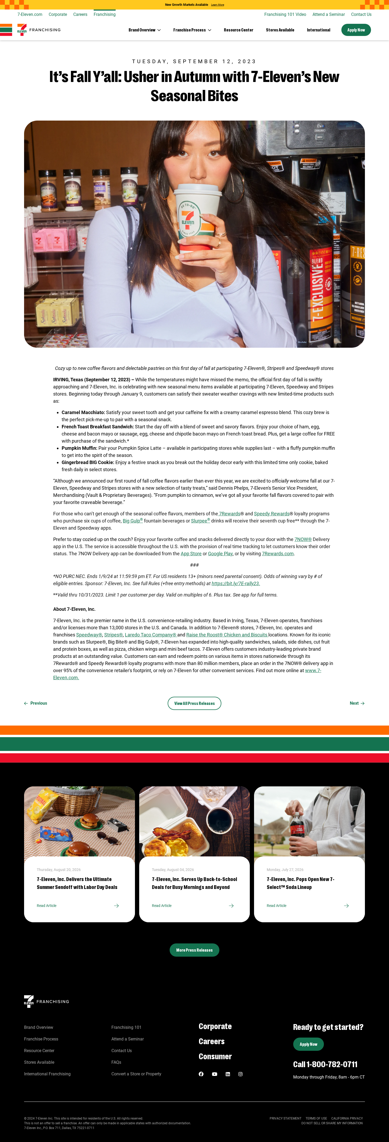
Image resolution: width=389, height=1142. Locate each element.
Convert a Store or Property (136, 1073)
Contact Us (361, 14)
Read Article (46, 905)
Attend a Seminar (329, 14)
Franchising (105, 14)
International (318, 29)
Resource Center (238, 29)
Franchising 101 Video (285, 14)
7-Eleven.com (29, 14)
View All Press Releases (194, 703)
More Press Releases (194, 949)
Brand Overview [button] (142, 29)
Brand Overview (38, 1027)
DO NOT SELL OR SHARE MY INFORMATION (332, 1123)
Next (354, 703)
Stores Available (280, 29)
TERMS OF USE (316, 1118)
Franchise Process (41, 1039)
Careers (80, 14)
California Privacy (347, 1118)
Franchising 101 (126, 1027)
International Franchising (47, 1073)
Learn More (217, 4)
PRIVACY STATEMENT (285, 1118)
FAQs (116, 1062)
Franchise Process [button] (189, 29)
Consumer (215, 1056)
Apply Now (356, 29)
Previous (38, 703)
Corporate (58, 14)
